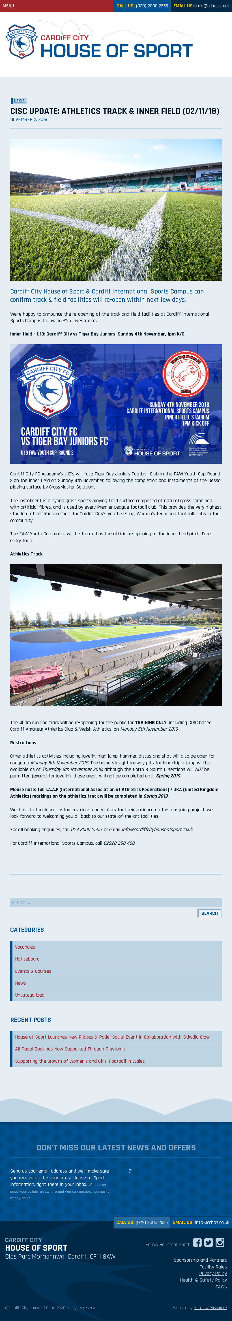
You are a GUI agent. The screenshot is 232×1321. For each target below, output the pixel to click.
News (19, 100)
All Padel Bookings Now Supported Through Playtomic (70, 1049)
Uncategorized (29, 995)
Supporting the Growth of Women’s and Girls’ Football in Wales (80, 1061)
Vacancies (25, 947)
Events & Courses (33, 971)
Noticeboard (27, 959)
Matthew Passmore (210, 1307)
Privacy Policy (213, 1273)
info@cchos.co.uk (212, 6)
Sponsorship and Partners (200, 1260)
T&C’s (221, 1287)
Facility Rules (213, 1267)
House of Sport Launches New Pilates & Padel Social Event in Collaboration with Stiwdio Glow (112, 1037)
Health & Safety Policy (203, 1280)
